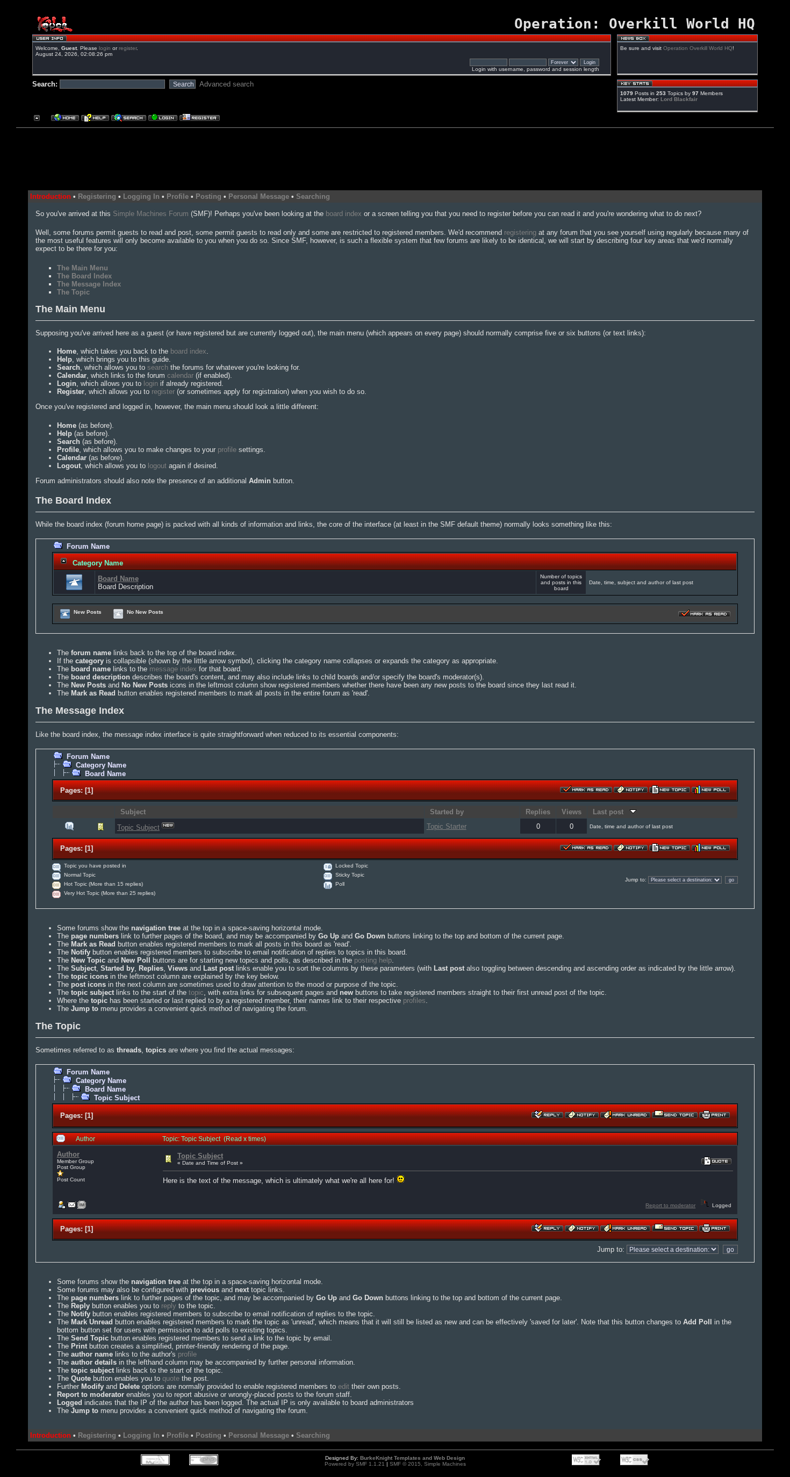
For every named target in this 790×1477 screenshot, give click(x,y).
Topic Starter (446, 826)
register (128, 48)
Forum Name (88, 546)
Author (68, 1154)
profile (227, 450)
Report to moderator (670, 1205)
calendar (180, 375)
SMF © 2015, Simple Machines (428, 1464)
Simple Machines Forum (151, 214)
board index (344, 214)
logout (157, 466)
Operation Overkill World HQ (697, 48)
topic (196, 992)
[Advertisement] (390, 155)
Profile (178, 196)
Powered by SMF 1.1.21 (355, 1464)
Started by (447, 812)
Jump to (635, 880)
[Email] (71, 1207)
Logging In (141, 196)
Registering (97, 196)
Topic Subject (138, 827)
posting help (373, 960)
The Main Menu (82, 268)
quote (170, 1378)
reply (168, 1306)
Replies (538, 812)
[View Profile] (61, 1207)
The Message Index (89, 284)
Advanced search (226, 84)
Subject (133, 812)
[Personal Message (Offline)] (81, 1207)
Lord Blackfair (679, 99)
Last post (611, 812)
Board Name (118, 579)
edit (343, 1386)
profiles (414, 1000)
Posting (208, 196)
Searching (313, 196)
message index (173, 669)
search (157, 367)
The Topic (73, 292)
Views (571, 812)
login (105, 48)
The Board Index (84, 276)
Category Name (98, 563)
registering (520, 232)
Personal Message (258, 196)
